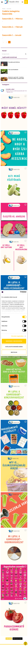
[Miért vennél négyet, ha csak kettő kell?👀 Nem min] (14, 112)
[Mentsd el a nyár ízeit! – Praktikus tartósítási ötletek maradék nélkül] (4, 79)
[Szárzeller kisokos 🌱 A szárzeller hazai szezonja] (14, 510)
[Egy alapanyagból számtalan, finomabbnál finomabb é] (14, 256)
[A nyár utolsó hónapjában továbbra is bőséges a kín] (14, 582)
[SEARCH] (25, 53)
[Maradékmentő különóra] (4, 64)
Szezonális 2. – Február (12, 26)
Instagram (5, 84)
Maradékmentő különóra (14, 62)
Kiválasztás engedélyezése (14, 346)
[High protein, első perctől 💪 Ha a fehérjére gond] (14, 365)
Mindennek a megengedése (14, 341)
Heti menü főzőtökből (13, 69)
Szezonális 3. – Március (12, 18)
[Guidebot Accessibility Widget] (25, 643)
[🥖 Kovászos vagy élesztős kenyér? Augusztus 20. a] (14, 220)
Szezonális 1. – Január (11, 34)
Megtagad (14, 352)
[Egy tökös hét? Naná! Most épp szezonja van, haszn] (14, 184)
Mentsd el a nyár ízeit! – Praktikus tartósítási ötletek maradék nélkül (16, 77)
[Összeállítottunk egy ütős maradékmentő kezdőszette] (14, 437)
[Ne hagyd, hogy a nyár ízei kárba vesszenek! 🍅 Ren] (14, 148)
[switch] (24, 321)
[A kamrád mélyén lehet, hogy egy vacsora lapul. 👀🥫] (14, 401)
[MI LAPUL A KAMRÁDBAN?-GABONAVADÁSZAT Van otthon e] (14, 546)
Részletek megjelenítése (17, 336)
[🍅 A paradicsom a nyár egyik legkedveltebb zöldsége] (14, 618)
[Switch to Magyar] (22, 2)
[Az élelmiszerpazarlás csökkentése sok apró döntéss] (14, 473)
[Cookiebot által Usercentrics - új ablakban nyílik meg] (20, 292)
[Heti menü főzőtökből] (4, 71)
